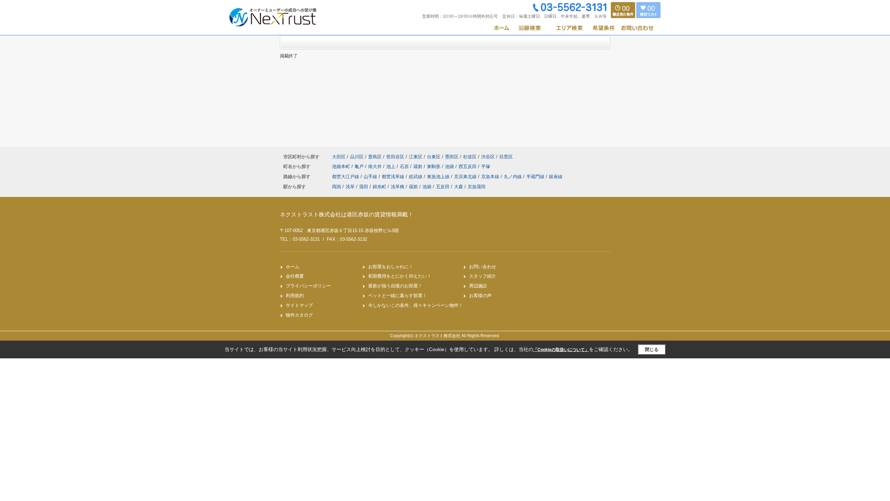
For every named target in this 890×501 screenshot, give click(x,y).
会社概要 (295, 276)
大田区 (339, 156)
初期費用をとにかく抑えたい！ (399, 276)
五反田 (443, 186)
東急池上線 (439, 176)
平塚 (485, 166)
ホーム (292, 266)
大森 (458, 186)
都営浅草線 (394, 176)
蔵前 (418, 166)
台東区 (433, 156)
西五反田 (468, 166)
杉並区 (470, 156)
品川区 (357, 156)
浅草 (350, 186)
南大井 (375, 166)
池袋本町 (341, 166)
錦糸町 (379, 186)
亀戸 (360, 166)
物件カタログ (299, 315)
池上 (391, 166)
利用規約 (295, 295)
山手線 (371, 176)
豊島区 (375, 156)
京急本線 (491, 176)
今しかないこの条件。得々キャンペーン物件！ (415, 305)
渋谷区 (488, 156)
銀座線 (556, 176)
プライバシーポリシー (308, 285)
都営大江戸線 (346, 176)
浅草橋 (397, 186)
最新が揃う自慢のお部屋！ (395, 285)
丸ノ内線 (513, 176)
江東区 (415, 156)
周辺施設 (478, 285)
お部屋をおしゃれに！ (390, 266)
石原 (405, 166)
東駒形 (434, 166)
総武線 (416, 176)
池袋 (450, 166)
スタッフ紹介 (482, 276)
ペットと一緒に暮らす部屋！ (397, 295)
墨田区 (452, 156)
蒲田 (363, 186)
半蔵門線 (536, 176)
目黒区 (506, 156)
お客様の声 (480, 295)
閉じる (651, 349)
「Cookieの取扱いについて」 (561, 349)
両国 (336, 186)
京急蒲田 (477, 186)
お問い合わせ (482, 266)
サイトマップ (299, 305)
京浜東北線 (466, 176)
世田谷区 (395, 156)
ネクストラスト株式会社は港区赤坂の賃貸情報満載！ (346, 214)
